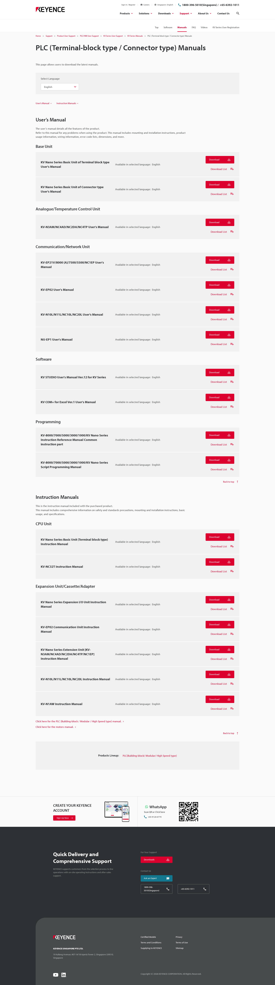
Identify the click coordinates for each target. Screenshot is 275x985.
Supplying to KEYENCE (151, 948)
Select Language (50, 78)
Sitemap (179, 948)
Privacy (179, 937)
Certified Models (148, 937)
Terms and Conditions (151, 942)
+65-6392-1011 (229, 5)
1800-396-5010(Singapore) (199, 5)
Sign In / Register (128, 5)
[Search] (237, 13)
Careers (146, 5)
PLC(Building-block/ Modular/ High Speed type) (150, 755)
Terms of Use (182, 942)
